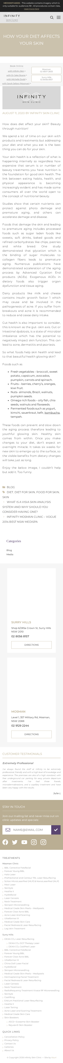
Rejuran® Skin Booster (20, 1025)
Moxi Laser (10, 884)
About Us (9, 1050)
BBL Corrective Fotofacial (17, 867)
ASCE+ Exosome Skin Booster (24, 1021)
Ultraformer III (11, 918)
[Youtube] (24, 842)
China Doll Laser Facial (16, 963)
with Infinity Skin (16, 71)
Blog (11, 487)
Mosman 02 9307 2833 (46, 70)
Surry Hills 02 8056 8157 (46, 78)
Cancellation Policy (14, 1036)
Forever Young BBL (14, 871)
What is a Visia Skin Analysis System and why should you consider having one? (26, 506)
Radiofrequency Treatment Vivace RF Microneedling (31, 990)
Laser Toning (11, 1007)
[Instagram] (34, 842)
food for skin (47, 492)
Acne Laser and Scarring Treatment (23, 1010)
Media (9, 554)
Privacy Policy (11, 1040)
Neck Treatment (12, 901)
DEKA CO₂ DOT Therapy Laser (24, 943)
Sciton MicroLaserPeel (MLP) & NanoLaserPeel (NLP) (31, 881)
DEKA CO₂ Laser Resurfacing (19, 939)
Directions (31, 644)
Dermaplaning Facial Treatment (21, 977)
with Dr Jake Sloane (16, 75)
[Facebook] (5, 842)
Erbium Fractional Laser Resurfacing (23, 1000)
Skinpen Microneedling (16, 905)
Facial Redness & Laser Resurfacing (22, 925)
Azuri (53, 1057)
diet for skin (25, 492)
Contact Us (10, 1043)
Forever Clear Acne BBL (16, 911)
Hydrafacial (10, 894)
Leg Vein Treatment (14, 928)
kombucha (52, 412)
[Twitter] (15, 842)
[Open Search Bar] (52, 18)
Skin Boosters (11, 1017)
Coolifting (9, 997)
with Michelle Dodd (16, 79)
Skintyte (8, 888)
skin (5, 497)
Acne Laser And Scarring (17, 915)
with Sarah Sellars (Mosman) (16, 83)
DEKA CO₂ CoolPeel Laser (22, 946)
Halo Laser (10, 874)
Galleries (9, 1047)
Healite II (9, 891)
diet (10, 492)
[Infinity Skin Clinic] (12, 18)
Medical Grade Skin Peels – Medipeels (24, 908)
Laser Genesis (11, 898)
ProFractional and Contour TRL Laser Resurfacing (30, 878)
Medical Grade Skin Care (17, 921)
